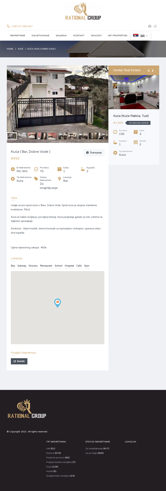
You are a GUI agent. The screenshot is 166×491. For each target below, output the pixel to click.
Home (10, 49)
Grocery (33, 265)
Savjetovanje (40, 35)
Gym (86, 265)
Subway (22, 265)
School (58, 265)
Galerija (61, 35)
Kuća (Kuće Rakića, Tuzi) (131, 116)
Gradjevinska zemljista (58, 475)
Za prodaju (91, 453)
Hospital (69, 265)
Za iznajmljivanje (94, 448)
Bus (13, 265)
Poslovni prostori (55, 457)
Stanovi (50, 453)
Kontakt (78, 35)
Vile (48, 448)
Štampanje (95, 152)
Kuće (20, 49)
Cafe (79, 265)
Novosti (96, 35)
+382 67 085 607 (22, 26)
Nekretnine (17, 35)
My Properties (117, 35)
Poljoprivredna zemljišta (59, 462)
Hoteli (49, 471)
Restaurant (46, 265)
